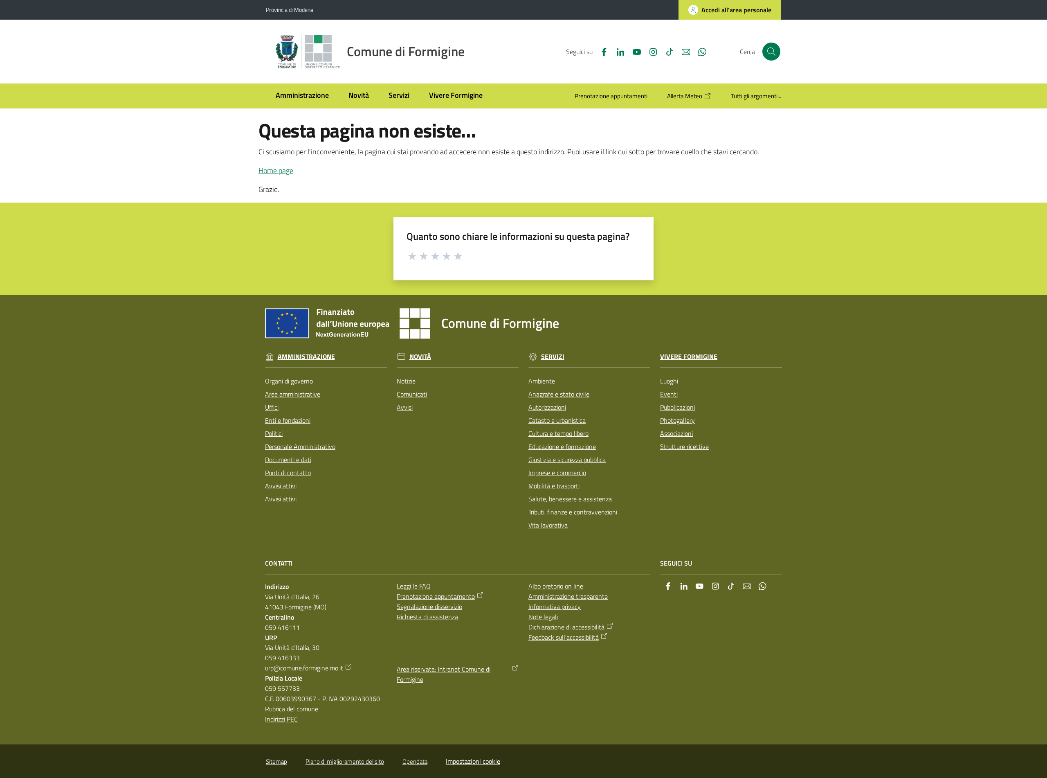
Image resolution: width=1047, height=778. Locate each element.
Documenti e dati (288, 460)
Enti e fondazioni (287, 420)
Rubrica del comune (291, 709)
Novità (420, 356)
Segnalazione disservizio (429, 606)
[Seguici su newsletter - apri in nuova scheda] (682, 51)
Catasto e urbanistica (557, 420)
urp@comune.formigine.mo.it (304, 668)
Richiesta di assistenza (427, 617)
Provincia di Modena (289, 9)
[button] (771, 51)
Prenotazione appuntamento (436, 596)
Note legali (543, 617)
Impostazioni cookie (473, 761)
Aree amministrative (292, 394)
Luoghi (669, 381)
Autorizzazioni (547, 407)
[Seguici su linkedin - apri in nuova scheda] (617, 51)
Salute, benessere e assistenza (570, 499)
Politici (274, 433)
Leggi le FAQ (414, 586)
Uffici (272, 407)
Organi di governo (289, 381)
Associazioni (676, 433)
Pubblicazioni (677, 407)
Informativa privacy (554, 606)
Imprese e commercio (557, 473)
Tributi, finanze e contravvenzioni (572, 512)
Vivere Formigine (688, 356)
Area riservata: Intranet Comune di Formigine (443, 674)
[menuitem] (302, 95)
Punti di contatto (288, 473)
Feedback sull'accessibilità (563, 637)
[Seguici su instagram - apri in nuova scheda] (650, 51)
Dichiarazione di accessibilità (566, 627)
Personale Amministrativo (300, 446)
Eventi (669, 394)
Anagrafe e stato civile (558, 394)
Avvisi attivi (281, 486)
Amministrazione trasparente (568, 596)
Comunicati (412, 394)
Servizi (552, 356)
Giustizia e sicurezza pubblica (567, 460)
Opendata (414, 761)
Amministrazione (306, 356)
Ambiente (541, 381)
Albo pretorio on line (555, 586)
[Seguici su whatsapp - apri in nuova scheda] (699, 51)
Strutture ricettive (684, 446)
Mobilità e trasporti (554, 486)
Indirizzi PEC (281, 719)
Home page (275, 170)
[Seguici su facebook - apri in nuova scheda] (601, 51)
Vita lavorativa (548, 525)
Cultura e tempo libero (558, 433)
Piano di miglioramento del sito (345, 761)
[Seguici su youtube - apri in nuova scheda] (633, 51)
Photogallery (677, 420)
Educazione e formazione (562, 446)
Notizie (406, 381)
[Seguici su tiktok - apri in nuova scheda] (666, 51)
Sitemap (276, 761)
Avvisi (405, 407)
